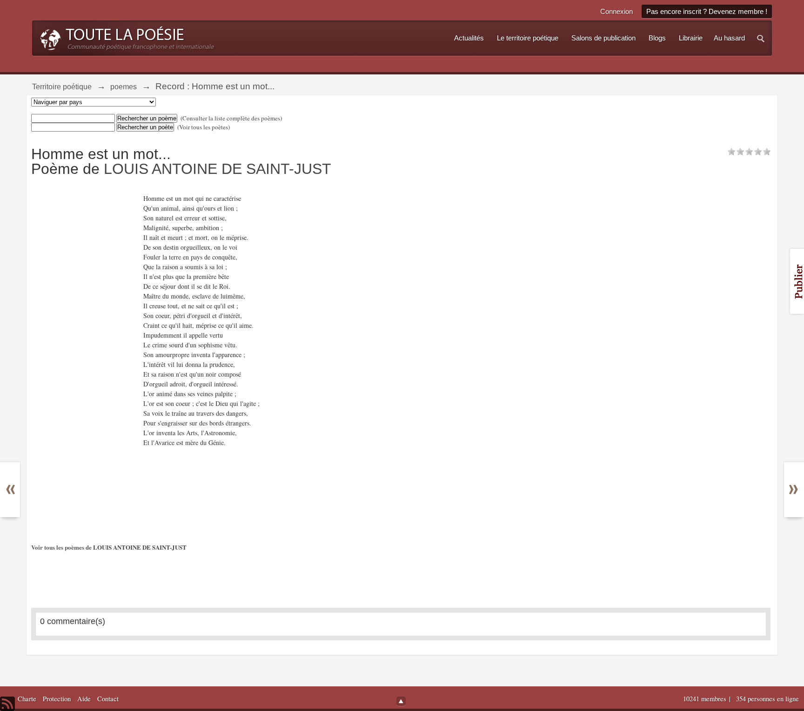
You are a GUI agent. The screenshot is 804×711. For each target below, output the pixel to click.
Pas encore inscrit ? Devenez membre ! (706, 11)
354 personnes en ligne (767, 698)
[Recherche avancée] (761, 38)
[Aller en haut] (401, 701)
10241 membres (705, 698)
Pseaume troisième (17, 485)
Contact (108, 698)
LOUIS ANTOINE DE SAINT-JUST (217, 168)
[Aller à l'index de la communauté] (124, 37)
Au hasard (729, 38)
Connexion (616, 11)
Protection (57, 698)
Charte (27, 698)
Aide (84, 698)
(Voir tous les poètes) (203, 127)
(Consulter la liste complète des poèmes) (231, 118)
